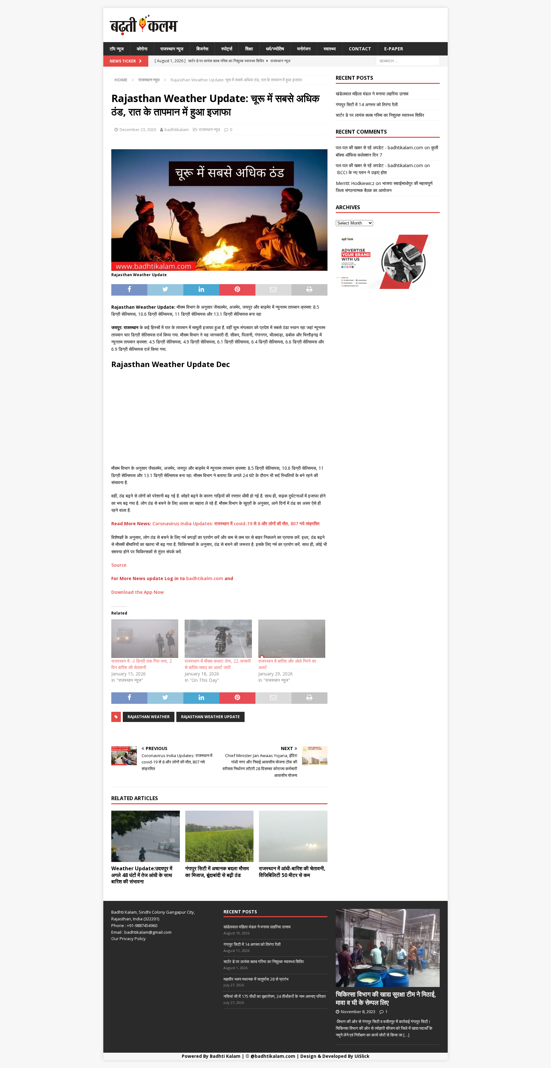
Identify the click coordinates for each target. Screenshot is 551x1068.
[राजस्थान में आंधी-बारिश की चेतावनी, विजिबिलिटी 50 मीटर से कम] (293, 836)
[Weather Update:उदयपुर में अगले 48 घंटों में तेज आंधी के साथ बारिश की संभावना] (145, 836)
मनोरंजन (304, 49)
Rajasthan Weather (149, 716)
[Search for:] (408, 61)
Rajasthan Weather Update (210, 716)
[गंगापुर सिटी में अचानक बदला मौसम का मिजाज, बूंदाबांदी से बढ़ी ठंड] (219, 836)
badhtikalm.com (204, 578)
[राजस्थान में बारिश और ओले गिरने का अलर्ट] (291, 639)
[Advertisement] (219, 420)
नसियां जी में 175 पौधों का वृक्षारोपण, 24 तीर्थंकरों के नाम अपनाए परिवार (275, 996)
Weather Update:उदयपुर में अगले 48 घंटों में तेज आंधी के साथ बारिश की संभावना (141, 875)
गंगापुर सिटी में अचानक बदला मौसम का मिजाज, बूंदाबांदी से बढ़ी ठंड (217, 872)
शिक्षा (249, 49)
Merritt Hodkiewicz (355, 183)
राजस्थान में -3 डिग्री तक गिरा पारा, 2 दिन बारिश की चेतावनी (141, 664)
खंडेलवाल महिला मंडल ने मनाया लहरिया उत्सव (372, 94)
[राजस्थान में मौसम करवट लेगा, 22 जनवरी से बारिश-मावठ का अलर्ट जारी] (218, 639)
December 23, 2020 (138, 129)
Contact (360, 49)
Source (118, 565)
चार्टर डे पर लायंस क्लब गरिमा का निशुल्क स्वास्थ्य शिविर (380, 115)
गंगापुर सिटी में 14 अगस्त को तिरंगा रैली (367, 104)
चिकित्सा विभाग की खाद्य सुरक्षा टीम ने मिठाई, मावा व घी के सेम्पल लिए (386, 998)
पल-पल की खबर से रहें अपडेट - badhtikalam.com (379, 147)
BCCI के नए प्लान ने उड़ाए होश (361, 172)
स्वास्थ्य (330, 49)
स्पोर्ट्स (226, 49)
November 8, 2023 (358, 1011)
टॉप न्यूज (117, 49)
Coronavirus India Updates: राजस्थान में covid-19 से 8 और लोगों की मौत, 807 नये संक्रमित (236, 523)
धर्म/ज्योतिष (275, 49)
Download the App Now (137, 592)
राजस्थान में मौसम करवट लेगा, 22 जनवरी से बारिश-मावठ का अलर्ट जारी (218, 664)
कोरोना (142, 49)
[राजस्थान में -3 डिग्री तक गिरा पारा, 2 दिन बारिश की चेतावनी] (144, 639)
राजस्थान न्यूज (171, 49)
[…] (406, 1035)
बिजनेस (202, 49)
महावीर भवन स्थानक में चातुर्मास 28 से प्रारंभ (256, 979)
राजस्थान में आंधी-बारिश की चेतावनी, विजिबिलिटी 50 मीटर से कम (292, 872)
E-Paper (393, 49)
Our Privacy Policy (128, 938)
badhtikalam (177, 129)
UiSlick (362, 1056)
